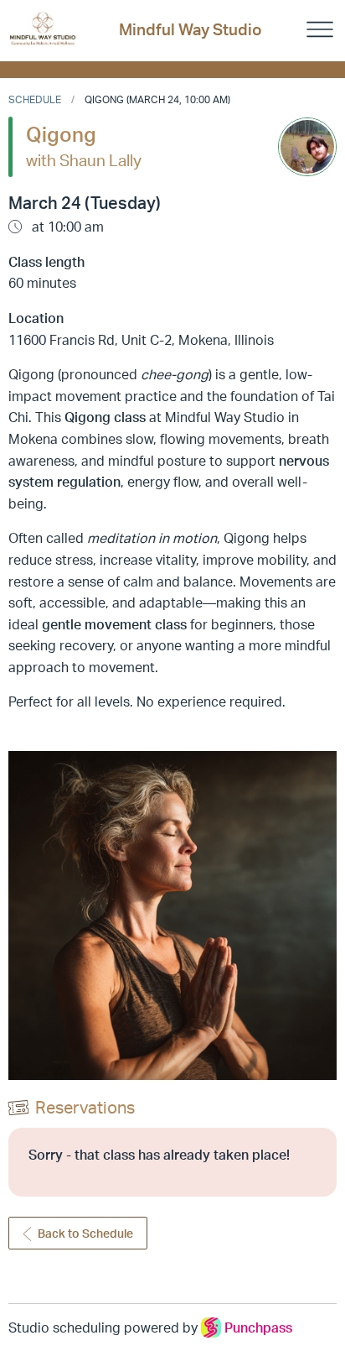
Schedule (34, 99)
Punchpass (258, 1327)
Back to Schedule (85, 1233)
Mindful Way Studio (190, 29)
